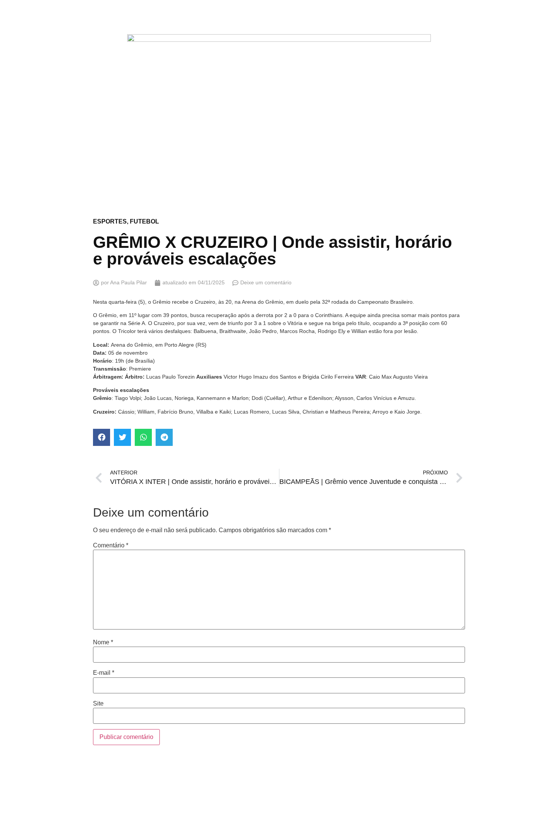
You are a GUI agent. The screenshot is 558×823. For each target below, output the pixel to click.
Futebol (144, 221)
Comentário (110, 545)
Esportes (110, 221)
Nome (103, 642)
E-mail (103, 673)
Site (98, 704)
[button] (101, 437)
